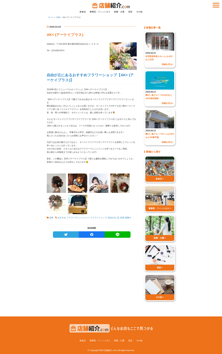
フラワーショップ (98, 218)
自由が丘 (112, 218)
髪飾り (128, 218)
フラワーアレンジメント (78, 218)
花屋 (51, 218)
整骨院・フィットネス (100, 12)
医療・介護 (119, 12)
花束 (122, 218)
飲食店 (83, 12)
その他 (139, 12)
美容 (130, 12)
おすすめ (61, 218)
